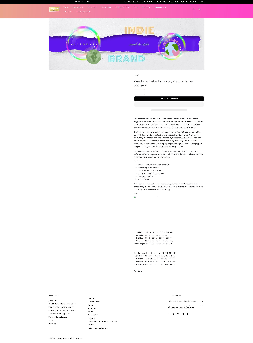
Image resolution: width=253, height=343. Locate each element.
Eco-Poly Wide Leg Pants (60, 314)
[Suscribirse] (203, 301)
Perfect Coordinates (58, 317)
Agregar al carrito (169, 99)
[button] (169, 105)
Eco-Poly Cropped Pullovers (61, 307)
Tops (51, 320)
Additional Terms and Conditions (102, 321)
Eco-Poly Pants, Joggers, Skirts (62, 310)
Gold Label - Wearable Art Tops (63, 304)
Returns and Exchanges (98, 328)
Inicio (136, 75)
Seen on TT (92, 315)
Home (90, 305)
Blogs (90, 311)
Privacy (91, 325)
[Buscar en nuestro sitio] (193, 9)
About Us (92, 308)
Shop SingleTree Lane (62, 338)
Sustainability (94, 301)
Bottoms (52, 323)
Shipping (91, 318)
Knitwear (53, 300)
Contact (91, 298)
